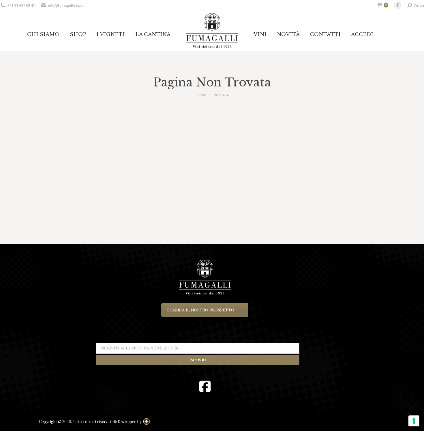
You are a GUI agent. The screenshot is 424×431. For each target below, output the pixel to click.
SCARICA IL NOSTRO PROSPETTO (200, 310)
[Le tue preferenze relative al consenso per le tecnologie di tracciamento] (413, 420)
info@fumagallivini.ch (66, 5)
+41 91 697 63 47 (21, 5)
